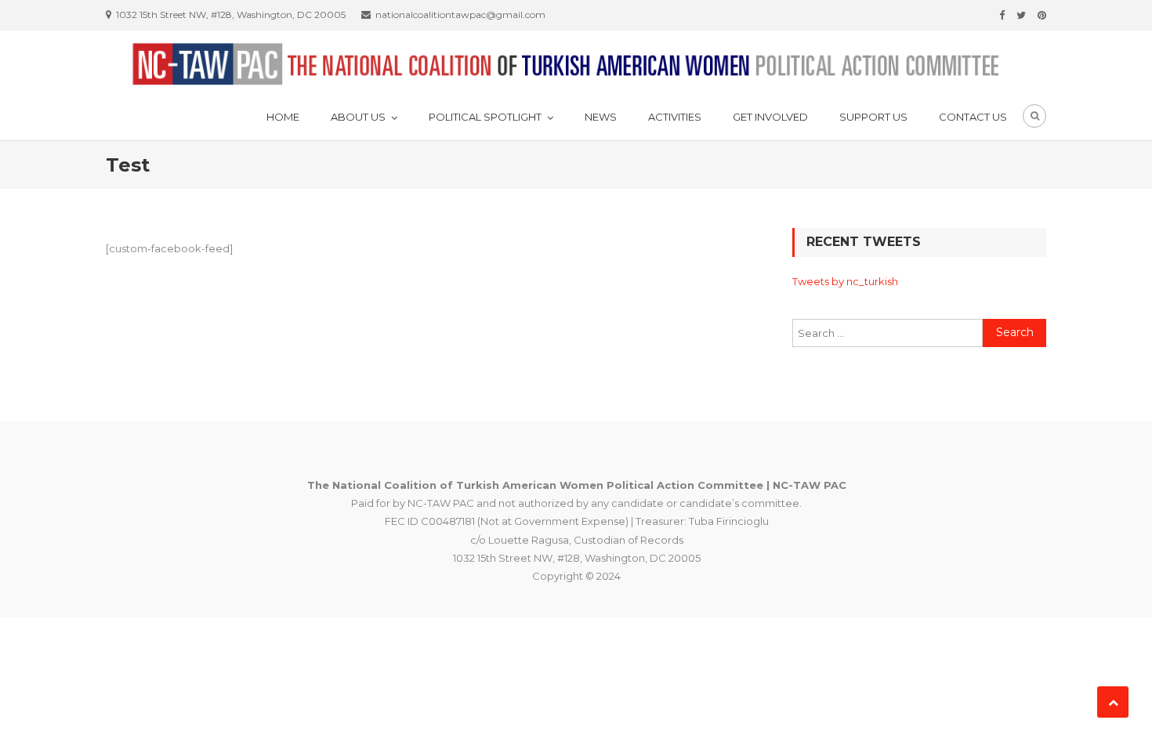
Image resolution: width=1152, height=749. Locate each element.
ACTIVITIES (674, 116)
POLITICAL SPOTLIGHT (485, 116)
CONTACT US (973, 116)
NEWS (601, 116)
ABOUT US (358, 116)
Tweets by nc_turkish (845, 281)
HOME (282, 116)
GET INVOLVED (770, 116)
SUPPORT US (873, 116)
